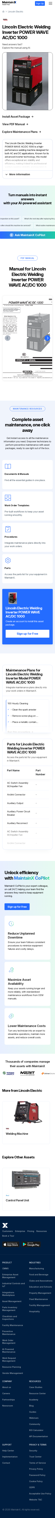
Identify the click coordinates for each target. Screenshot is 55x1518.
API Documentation (38, 1436)
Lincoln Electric (15, 11)
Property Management (40, 1293)
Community (34, 1424)
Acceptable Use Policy (40, 1493)
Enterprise (20, 1231)
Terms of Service (37, 1463)
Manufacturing (36, 1268)
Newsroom (7, 1405)
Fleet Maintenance (38, 1299)
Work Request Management (9, 1359)
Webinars (33, 1418)
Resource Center (37, 1393)
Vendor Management (12, 1373)
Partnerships (8, 1399)
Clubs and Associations (40, 1281)
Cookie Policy (36, 1481)
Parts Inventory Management (9, 1308)
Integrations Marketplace (8, 1293)
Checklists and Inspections (9, 1317)
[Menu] (50, 3)
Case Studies (35, 1387)
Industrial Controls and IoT (13, 1284)
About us (6, 1387)
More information (19, 174)
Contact (6, 1463)
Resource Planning (11, 1367)
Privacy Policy (36, 1469)
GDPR (32, 1487)
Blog (31, 1405)
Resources (41, 1231)
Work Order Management (8, 1341)
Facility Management (39, 1305)
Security (33, 1450)
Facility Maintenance (12, 1325)
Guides (32, 1412)
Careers (6, 1393)
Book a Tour (8, 1236)
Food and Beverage (38, 1274)
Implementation (10, 1456)
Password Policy (37, 1475)
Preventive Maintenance (8, 1332)
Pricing (30, 1231)
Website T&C (35, 1499)
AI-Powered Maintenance (8, 1350)
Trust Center (35, 1456)
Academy (33, 1399)
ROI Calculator (36, 1430)
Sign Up (40, 3)
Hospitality (34, 1311)
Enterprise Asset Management (10, 1276)
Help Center (8, 1450)
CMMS (5, 1268)
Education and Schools (40, 1287)
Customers (7, 1231)
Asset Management (11, 1301)
